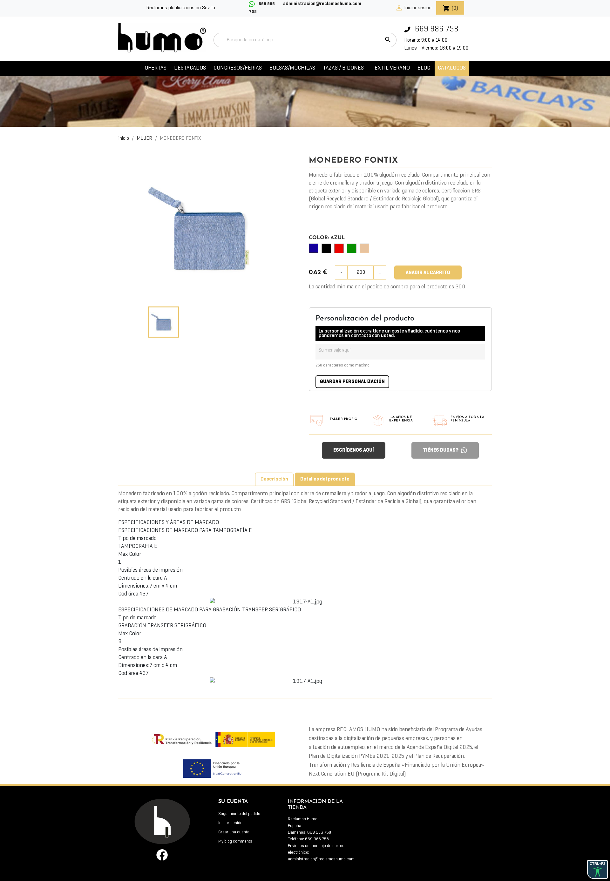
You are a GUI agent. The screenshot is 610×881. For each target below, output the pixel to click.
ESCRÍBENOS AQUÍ (353, 450)
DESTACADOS (190, 68)
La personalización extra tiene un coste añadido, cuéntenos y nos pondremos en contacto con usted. (389, 333)
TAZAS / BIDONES (343, 68)
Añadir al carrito (428, 273)
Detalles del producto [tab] (324, 479)
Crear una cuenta (233, 832)
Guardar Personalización (352, 382)
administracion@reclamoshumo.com (321, 859)
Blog (423, 68)
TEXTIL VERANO (390, 68)
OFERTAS (155, 68)
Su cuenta (233, 801)
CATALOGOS (452, 68)
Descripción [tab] (274, 479)
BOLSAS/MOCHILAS (292, 68)
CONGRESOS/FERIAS (238, 68)
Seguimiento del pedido (239, 814)
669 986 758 (435, 29)
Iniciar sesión (230, 823)
